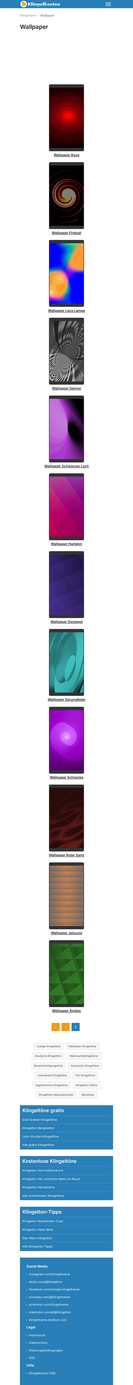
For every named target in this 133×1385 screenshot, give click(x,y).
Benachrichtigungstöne (48, 1065)
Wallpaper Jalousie (66, 933)
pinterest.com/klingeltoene (48, 1304)
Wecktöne (88, 1094)
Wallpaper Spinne (66, 388)
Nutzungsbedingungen (46, 1350)
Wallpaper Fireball (66, 233)
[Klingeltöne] (40, 5)
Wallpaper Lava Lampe (66, 311)
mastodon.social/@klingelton (50, 1312)
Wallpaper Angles (66, 1011)
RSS (32, 1358)
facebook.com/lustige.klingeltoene (54, 1289)
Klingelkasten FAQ (42, 1373)
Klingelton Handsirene (38, 1187)
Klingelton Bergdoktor (38, 1128)
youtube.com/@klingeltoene (49, 1297)
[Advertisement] (66, 54)
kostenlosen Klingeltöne (46, 1195)
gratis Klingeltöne (41, 1145)
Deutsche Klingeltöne (48, 1055)
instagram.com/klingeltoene (49, 1274)
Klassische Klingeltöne (85, 1065)
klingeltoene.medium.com (48, 1320)
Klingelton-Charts (87, 1085)
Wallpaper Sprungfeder (66, 699)
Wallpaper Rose (66, 155)
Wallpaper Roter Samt (66, 855)
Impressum (37, 1335)
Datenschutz (38, 1342)
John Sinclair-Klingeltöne (40, 1136)
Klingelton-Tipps (41, 1246)
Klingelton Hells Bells (37, 1229)
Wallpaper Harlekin (66, 544)
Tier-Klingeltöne (85, 1075)
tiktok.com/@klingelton (45, 1282)
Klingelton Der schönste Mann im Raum (51, 1179)
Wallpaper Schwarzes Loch (66, 466)
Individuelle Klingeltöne (52, 1075)
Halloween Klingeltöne (82, 1046)
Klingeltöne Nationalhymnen (56, 1094)
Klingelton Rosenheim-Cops (42, 1221)
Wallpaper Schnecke (66, 777)
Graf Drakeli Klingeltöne (39, 1119)
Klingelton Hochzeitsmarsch (42, 1170)
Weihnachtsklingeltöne (84, 1055)
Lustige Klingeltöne (49, 1046)
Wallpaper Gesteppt (66, 622)
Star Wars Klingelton (37, 1238)
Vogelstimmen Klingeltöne (52, 1085)
